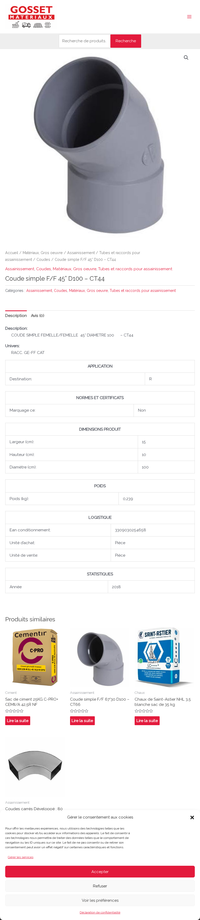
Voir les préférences (100, 900)
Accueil (11, 253)
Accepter (100, 871)
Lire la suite (17, 720)
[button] (192, 817)
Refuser (100, 886)
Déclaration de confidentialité (100, 912)
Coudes (43, 259)
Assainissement (81, 253)
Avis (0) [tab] (37, 315)
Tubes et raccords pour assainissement (135, 268)
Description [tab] (16, 315)
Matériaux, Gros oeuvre (43, 253)
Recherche (126, 40)
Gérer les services (20, 857)
